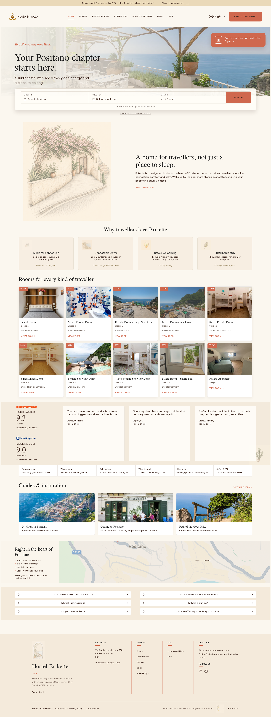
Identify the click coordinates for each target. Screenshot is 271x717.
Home (71, 16)
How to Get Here (142, 16)
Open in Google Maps (109, 662)
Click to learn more (175, 3)
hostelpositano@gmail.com (216, 650)
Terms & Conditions (41, 708)
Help (171, 16)
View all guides (243, 487)
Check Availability (245, 16)
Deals (160, 16)
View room (28, 336)
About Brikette (145, 187)
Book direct (40, 692)
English (218, 16)
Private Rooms (100, 16)
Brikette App (143, 673)
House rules (60, 708)
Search (238, 97)
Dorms (83, 16)
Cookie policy (92, 708)
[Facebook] (206, 671)
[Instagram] (200, 671)
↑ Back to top (233, 708)
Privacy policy (75, 708)
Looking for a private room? (135, 113)
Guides (140, 662)
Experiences (121, 16)
